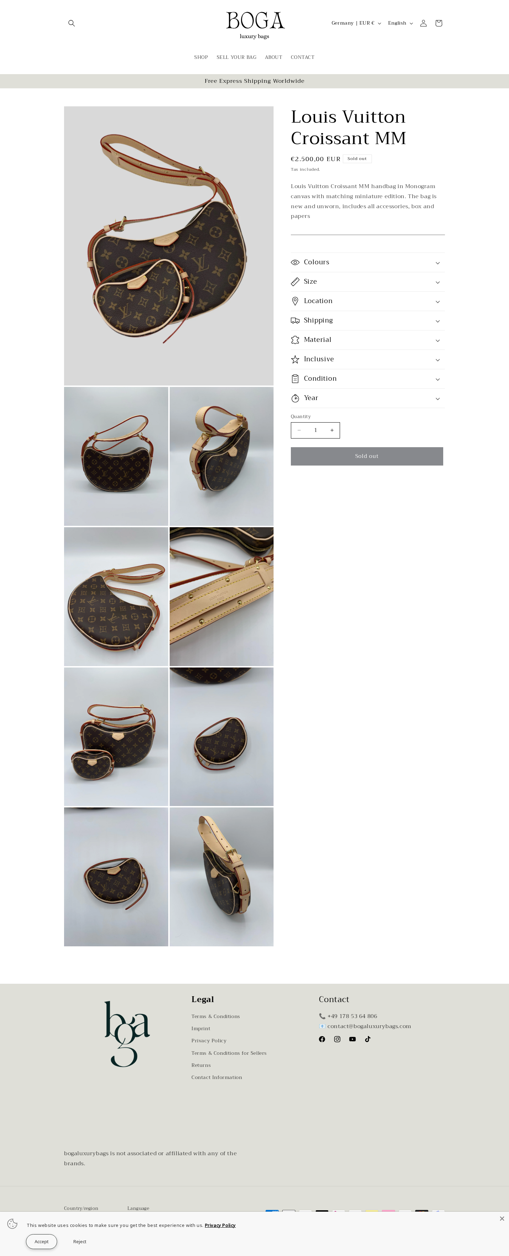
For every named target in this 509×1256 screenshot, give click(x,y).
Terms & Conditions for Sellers (229, 1053)
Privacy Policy (208, 1040)
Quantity (301, 416)
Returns (201, 1065)
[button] (71, 23)
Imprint (200, 1028)
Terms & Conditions (215, 1016)
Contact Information (216, 1077)
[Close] (502, 1218)
